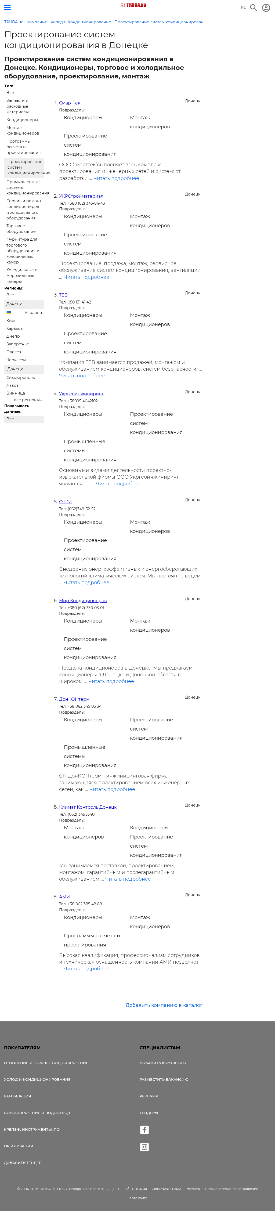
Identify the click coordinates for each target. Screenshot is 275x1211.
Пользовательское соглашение (231, 1189)
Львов (12, 385)
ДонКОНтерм (74, 699)
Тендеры (149, 1113)
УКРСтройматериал (81, 196)
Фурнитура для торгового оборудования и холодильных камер (22, 251)
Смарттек (69, 103)
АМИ (64, 896)
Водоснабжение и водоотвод (37, 1113)
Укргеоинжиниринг (81, 393)
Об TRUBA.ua (136, 1189)
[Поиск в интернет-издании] (254, 8)
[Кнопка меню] (7, 7)
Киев (11, 320)
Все (10, 92)
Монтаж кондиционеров (22, 130)
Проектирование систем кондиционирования (26, 167)
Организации (18, 1146)
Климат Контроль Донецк (88, 807)
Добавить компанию (163, 1063)
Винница (15, 393)
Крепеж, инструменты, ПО (32, 1129)
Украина (33, 312)
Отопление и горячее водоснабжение (46, 1063)
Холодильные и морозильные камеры (22, 275)
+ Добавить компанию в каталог (162, 1005)
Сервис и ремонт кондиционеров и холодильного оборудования (23, 209)
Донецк (14, 304)
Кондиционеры (22, 119)
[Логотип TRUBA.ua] (133, 5)
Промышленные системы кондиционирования (25, 187)
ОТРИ (65, 501)
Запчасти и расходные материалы (17, 106)
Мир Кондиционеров (83, 600)
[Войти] (266, 8)
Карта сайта (137, 1198)
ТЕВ (63, 295)
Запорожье (17, 344)
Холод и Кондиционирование (37, 1079)
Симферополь (20, 377)
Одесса (13, 351)
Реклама (149, 1096)
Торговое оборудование (21, 228)
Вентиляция (17, 1096)
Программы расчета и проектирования (23, 147)
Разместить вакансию (164, 1079)
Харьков (14, 328)
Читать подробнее (116, 178)
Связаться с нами (166, 1189)
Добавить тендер (22, 1163)
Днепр (13, 336)
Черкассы (16, 359)
